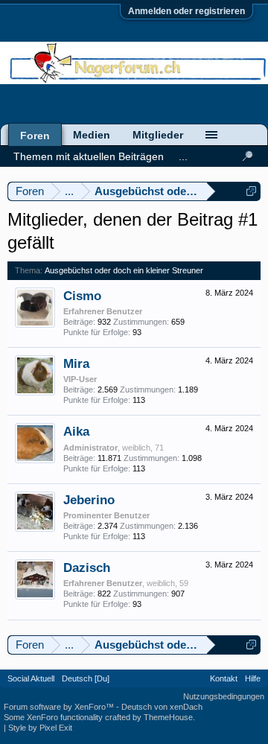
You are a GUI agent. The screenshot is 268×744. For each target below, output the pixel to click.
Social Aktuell (30, 678)
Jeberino (89, 499)
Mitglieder (158, 135)
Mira (76, 363)
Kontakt (223, 678)
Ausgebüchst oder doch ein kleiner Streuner (124, 270)
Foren (35, 136)
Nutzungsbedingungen (223, 696)
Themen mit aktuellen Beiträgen (88, 156)
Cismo (82, 295)
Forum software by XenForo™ (60, 706)
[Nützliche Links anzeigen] (251, 191)
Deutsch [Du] (85, 678)
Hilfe (253, 678)
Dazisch (86, 567)
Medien (91, 135)
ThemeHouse (168, 717)
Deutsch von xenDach (161, 706)
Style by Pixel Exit (40, 727)
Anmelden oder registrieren (186, 11)
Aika (76, 431)
